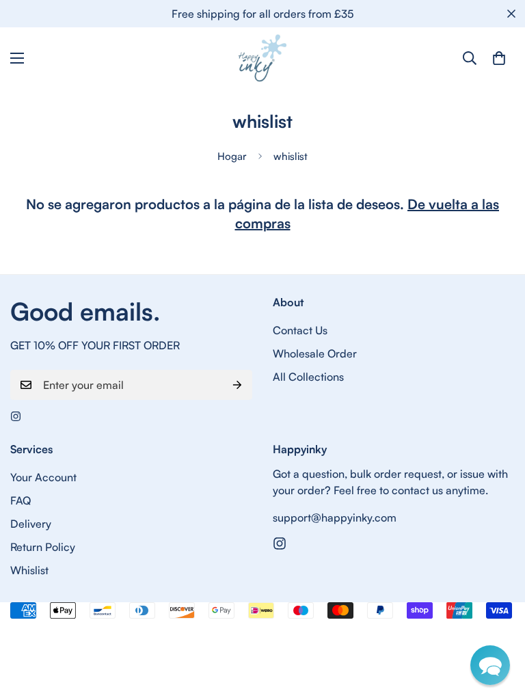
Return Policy (42, 547)
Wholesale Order (315, 353)
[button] (490, 665)
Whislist (29, 570)
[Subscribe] (237, 385)
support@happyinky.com (334, 517)
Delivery (30, 523)
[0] (499, 58)
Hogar (232, 156)
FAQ (20, 500)
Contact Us (300, 330)
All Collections (308, 376)
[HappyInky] (262, 58)
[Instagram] (15, 416)
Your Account (43, 477)
